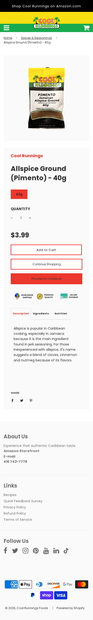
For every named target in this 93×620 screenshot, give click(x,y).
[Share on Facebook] (14, 400)
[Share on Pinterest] (31, 400)
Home (8, 38)
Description (21, 313)
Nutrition (61, 313)
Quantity (20, 208)
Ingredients (41, 313)
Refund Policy (15, 513)
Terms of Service (18, 519)
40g (19, 194)
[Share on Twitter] (22, 400)
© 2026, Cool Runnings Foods (26, 608)
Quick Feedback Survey (23, 501)
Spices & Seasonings (36, 38)
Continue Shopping (46, 264)
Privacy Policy (15, 507)
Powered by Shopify (71, 608)
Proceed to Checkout (46, 279)
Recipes (10, 494)
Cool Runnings (27, 156)
